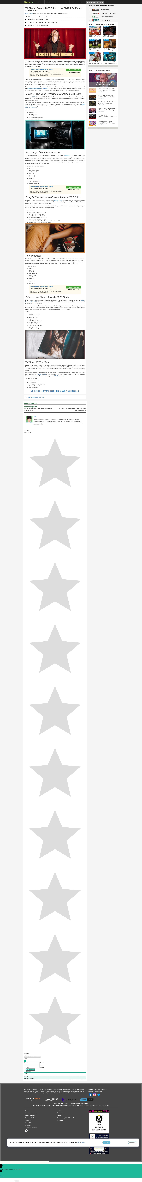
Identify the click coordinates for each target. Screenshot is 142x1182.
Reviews (48, 2)
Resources (60, 1120)
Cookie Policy (28, 1122)
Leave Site (132, 1142)
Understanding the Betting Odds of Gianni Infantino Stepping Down (107, 109)
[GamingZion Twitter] (99, 1094)
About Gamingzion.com (31, 1113)
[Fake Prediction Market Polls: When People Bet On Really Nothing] (92, 90)
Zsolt (29, 16)
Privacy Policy (28, 1120)
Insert (17, 1181)
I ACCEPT (106, 1142)
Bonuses (73, 2)
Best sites (39, 2)
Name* (41, 1062)
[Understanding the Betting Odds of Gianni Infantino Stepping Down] (92, 110)
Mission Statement (30, 1115)
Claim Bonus (74, 70)
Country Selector (61, 1113)
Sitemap (59, 1115)
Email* (41, 1065)
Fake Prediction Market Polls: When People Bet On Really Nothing (106, 89)
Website (42, 1067)
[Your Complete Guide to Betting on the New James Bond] (92, 103)
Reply (2, 1176)
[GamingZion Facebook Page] (90, 1094)
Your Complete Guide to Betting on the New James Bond (107, 102)
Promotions (57, 2)
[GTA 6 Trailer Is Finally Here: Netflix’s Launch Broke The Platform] (92, 97)
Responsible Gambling (31, 1127)
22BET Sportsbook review (74, 72)
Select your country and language (95, 2)
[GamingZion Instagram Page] (94, 1094)
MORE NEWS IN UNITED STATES (103, 128)
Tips (80, 2)
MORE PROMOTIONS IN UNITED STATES (103, 66)
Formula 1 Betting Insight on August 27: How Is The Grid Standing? (106, 122)
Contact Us (28, 1125)
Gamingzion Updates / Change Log (66, 1117)
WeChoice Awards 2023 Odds (36, 397)
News (66, 2)
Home (27, 13)
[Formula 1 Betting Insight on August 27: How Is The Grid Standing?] (92, 123)
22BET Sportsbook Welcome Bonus (41, 69)
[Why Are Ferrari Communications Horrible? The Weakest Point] (92, 116)
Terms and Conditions (30, 1117)
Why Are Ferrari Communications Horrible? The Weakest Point (107, 115)
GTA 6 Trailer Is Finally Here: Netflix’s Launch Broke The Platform (106, 96)
